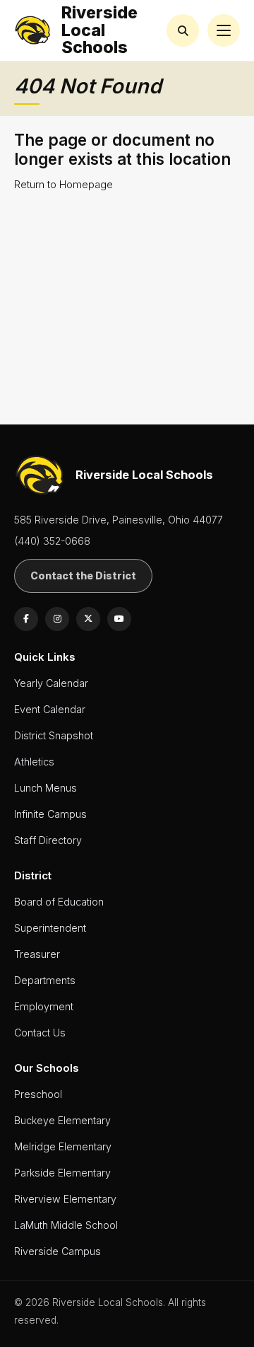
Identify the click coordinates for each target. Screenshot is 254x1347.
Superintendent (50, 928)
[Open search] (183, 30)
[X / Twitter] (88, 619)
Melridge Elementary (62, 1146)
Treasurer (37, 954)
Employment (43, 1006)
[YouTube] (119, 619)
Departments (44, 980)
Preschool (38, 1094)
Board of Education (59, 902)
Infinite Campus (50, 814)
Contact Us (40, 1033)
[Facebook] (26, 619)
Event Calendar (49, 709)
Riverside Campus (57, 1251)
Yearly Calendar (51, 683)
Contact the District (83, 576)
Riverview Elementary (65, 1199)
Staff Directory (48, 840)
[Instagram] (57, 619)
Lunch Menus (45, 788)
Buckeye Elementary (62, 1120)
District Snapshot (53, 735)
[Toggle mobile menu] (223, 30)
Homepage (86, 184)
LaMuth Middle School (66, 1225)
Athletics (34, 762)
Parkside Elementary (62, 1173)
